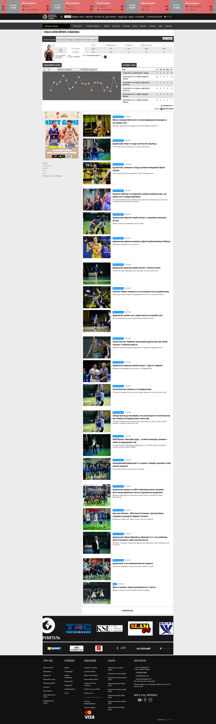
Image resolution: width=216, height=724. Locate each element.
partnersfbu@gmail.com (143, 679)
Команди (126, 26)
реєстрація (139, 17)
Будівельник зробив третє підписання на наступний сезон (138, 315)
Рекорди (143, 26)
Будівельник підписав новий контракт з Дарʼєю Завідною (137, 365)
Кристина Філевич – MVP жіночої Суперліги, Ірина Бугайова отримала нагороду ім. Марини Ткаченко (138, 515)
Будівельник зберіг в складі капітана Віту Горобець (135, 143)
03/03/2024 (127, 100)
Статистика (77, 26)
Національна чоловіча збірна (115, 669)
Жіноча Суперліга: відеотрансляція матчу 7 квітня (134, 587)
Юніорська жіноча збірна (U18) (116, 696)
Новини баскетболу (68, 676)
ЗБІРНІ (81, 17)
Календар (115, 26)
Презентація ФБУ (49, 683)
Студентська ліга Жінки (92, 689)
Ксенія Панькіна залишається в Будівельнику (132, 389)
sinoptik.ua (52, 176)
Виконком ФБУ (48, 668)
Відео (114, 584)
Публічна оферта (90, 707)
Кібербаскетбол (70, 689)
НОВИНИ (75, 17)
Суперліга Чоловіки (90, 668)
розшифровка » (167, 105)
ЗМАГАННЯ (89, 17)
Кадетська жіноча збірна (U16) (116, 708)
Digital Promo (169, 720)
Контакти (46, 687)
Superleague (69, 671)
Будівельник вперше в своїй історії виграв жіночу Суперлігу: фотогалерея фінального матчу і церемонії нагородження (138, 491)
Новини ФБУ (69, 681)
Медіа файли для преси (49, 696)
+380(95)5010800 (141, 672)
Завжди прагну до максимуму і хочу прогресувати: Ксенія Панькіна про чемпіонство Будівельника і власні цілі (141, 417)
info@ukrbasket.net (142, 676)
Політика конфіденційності (90, 702)
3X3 (103, 17)
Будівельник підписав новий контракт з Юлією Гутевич (136, 267)
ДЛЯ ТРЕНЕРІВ (111, 17)
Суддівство (68, 685)
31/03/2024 (127, 73)
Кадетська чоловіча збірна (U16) (117, 702)
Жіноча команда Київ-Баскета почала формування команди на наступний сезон (140, 121)
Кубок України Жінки (91, 679)
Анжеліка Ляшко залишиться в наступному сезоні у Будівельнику (141, 291)
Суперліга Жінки (89, 671)
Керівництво (47, 671)
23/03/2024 (127, 88)
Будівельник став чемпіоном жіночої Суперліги (133, 563)
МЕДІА (131, 17)
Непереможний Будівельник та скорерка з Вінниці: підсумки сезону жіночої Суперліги (142, 464)
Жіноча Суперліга (29, 3)
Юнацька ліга (88, 693)
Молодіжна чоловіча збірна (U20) (117, 679)
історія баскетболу (154, 17)
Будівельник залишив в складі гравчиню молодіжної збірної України (139, 169)
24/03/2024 (127, 82)
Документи (47, 675)
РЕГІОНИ (98, 17)
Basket (67, 668)
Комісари (168, 26)
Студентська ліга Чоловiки (90, 684)
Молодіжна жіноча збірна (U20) (116, 684)
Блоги (67, 693)
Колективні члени (49, 679)
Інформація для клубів (48, 702)
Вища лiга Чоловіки (90, 675)
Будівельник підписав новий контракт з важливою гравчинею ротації (139, 219)
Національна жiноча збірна (117, 673)
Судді (160, 26)
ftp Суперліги (47, 691)
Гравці (135, 26)
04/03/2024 (127, 94)
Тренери (152, 26)
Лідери (106, 26)
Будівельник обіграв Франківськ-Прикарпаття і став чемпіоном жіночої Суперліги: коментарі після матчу (140, 538)
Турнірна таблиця (93, 26)
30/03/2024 (127, 77)
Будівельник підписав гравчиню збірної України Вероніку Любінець (141, 241)
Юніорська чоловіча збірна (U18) (117, 690)
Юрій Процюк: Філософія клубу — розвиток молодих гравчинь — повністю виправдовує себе (140, 441)
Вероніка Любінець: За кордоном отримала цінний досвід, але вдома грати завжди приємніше (139, 195)
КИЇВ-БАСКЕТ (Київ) (140, 73)
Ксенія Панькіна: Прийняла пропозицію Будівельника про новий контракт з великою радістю (140, 343)
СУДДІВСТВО (122, 17)
